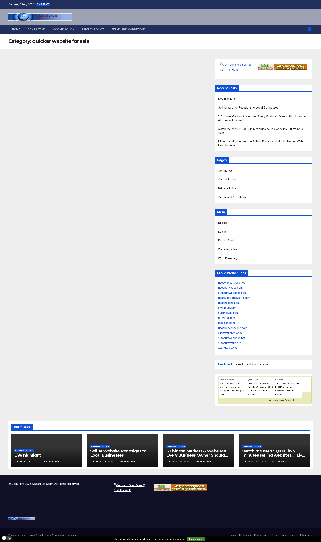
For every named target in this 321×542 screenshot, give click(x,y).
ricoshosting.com (229, 302)
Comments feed (228, 249)
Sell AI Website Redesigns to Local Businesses (248, 107)
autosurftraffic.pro (229, 343)
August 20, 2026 (256, 461)
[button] (304, 29)
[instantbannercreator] (282, 66)
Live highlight (226, 98)
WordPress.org (228, 258)
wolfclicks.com (227, 348)
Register (223, 222)
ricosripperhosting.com (232, 328)
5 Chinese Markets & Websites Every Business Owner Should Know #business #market (195, 455)
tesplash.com (226, 322)
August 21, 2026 (27, 461)
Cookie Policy (63, 29)
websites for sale (24, 451)
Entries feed (225, 240)
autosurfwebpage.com (232, 292)
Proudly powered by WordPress (25, 535)
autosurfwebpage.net (231, 338)
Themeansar (71, 535)
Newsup (56, 535)
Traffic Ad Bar (227, 380)
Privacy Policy (93, 29)
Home (16, 29)
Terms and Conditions (128, 29)
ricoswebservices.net (231, 282)
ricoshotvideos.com (230, 287)
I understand (196, 539)
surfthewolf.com (228, 312)
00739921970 (51, 461)
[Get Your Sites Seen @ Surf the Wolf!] (237, 66)
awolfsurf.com (227, 307)
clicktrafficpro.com (230, 333)
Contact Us (36, 29)
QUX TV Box (254, 380)
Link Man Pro (226, 364)
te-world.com (226, 317)
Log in (222, 231)
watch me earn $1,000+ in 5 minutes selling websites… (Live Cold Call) (273, 455)
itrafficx (279, 380)
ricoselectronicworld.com (234, 297)
